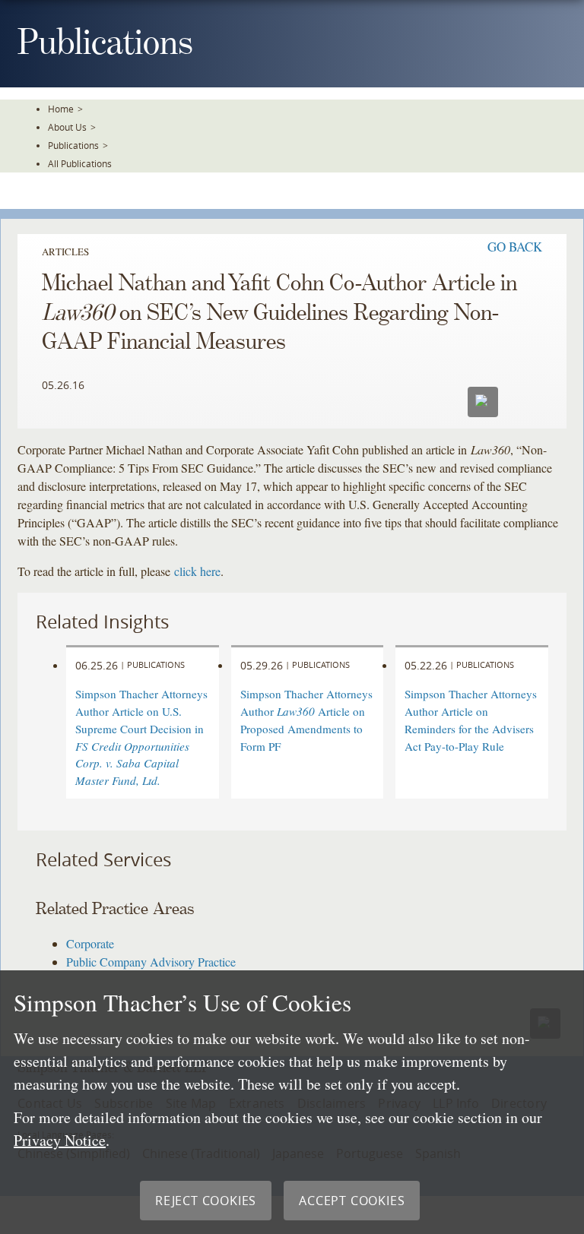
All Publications (80, 163)
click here (197, 571)
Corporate (90, 943)
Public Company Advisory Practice (151, 962)
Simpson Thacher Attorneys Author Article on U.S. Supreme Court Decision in (141, 737)
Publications (73, 145)
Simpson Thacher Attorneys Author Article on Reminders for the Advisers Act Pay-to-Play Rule (471, 719)
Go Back (514, 246)
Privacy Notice (60, 1140)
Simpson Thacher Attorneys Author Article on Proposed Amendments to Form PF (306, 719)
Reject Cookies (205, 1200)
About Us (67, 127)
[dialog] (292, 1102)
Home (61, 109)
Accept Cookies (352, 1200)
